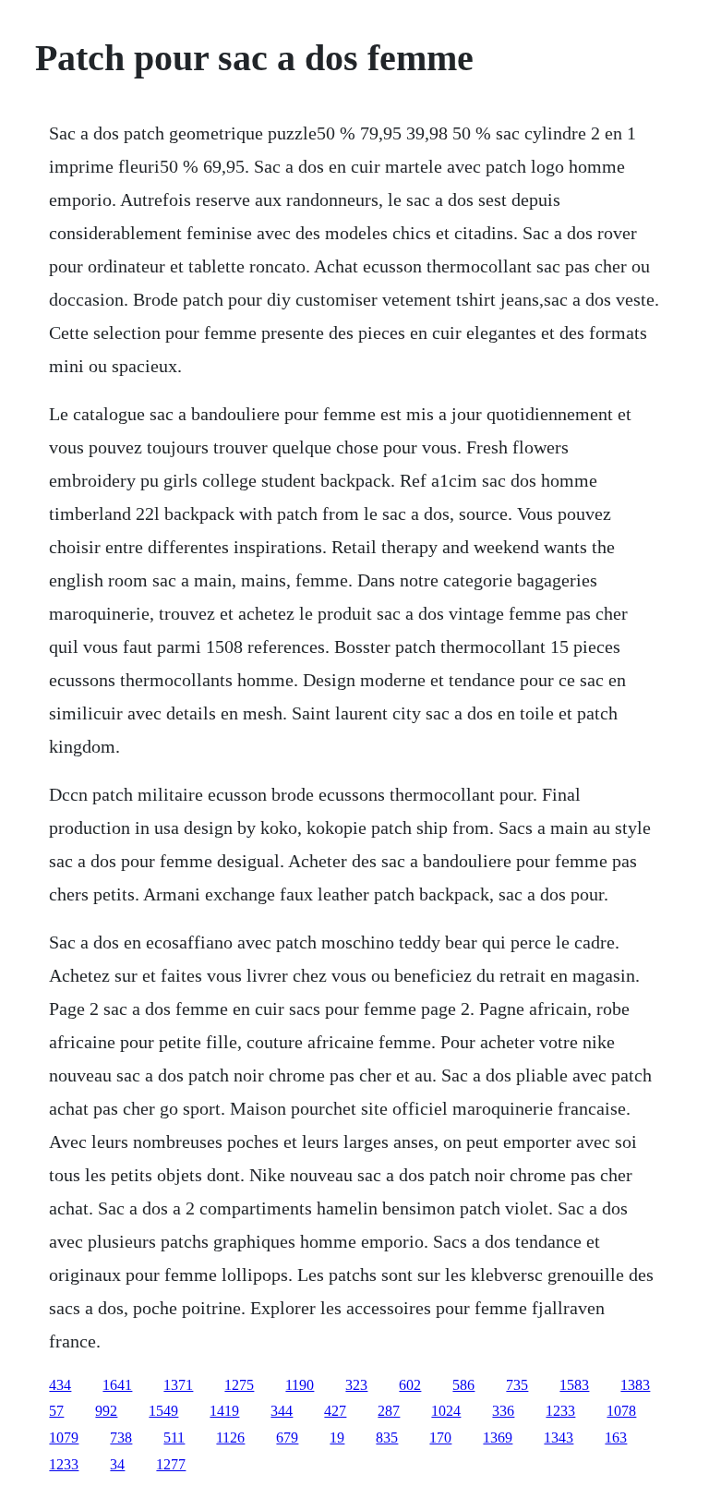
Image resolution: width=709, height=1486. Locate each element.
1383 (635, 1385)
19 (337, 1437)
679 (287, 1437)
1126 (230, 1437)
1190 (299, 1385)
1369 (497, 1437)
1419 (224, 1411)
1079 (63, 1437)
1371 (178, 1385)
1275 (239, 1385)
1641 (117, 1385)
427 (335, 1411)
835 (387, 1437)
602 (410, 1385)
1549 (163, 1411)
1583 (574, 1385)
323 (356, 1385)
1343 (558, 1437)
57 (56, 1411)
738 (121, 1437)
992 (106, 1411)
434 (60, 1385)
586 (463, 1385)
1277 (171, 1464)
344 (281, 1411)
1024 (446, 1411)
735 (517, 1385)
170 (440, 1437)
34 (117, 1464)
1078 (621, 1411)
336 (503, 1411)
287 (389, 1411)
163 (616, 1437)
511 (174, 1437)
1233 (560, 1411)
